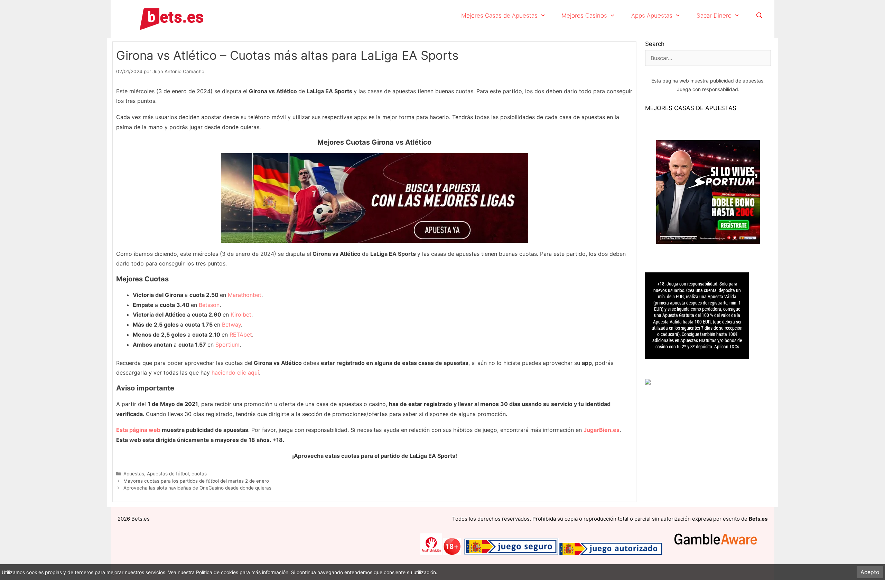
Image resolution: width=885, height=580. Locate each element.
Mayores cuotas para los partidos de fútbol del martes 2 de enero (196, 481)
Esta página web (138, 429)
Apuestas (133, 473)
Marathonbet (244, 294)
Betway (231, 324)
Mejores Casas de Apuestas (499, 15)
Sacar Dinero (714, 15)
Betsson (209, 304)
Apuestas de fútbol (168, 473)
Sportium (227, 344)
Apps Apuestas (651, 15)
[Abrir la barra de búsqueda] (759, 15)
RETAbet (241, 334)
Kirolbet (241, 314)
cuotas (199, 473)
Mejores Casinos (584, 15)
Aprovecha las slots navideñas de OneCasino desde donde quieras (197, 488)
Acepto (869, 572)
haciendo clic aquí (235, 372)
